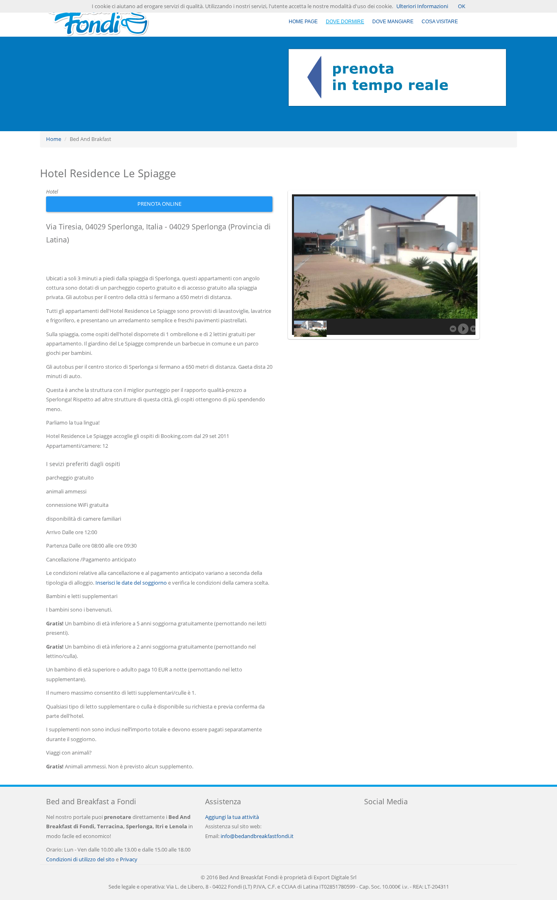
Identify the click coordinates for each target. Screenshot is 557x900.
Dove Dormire (345, 21)
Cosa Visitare (440, 21)
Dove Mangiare (392, 21)
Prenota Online (159, 203)
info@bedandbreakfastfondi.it (257, 836)
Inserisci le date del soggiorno (131, 582)
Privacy (128, 859)
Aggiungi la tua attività (232, 817)
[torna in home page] (97, 17)
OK (461, 6)
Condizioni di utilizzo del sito (80, 859)
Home (53, 139)
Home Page (303, 21)
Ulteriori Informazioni (422, 6)
